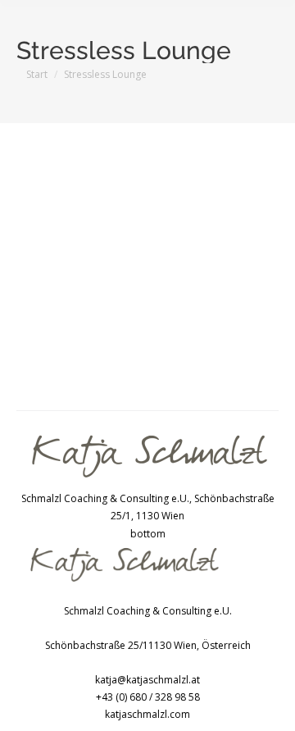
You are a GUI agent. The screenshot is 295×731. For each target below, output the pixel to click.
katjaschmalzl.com (147, 714)
